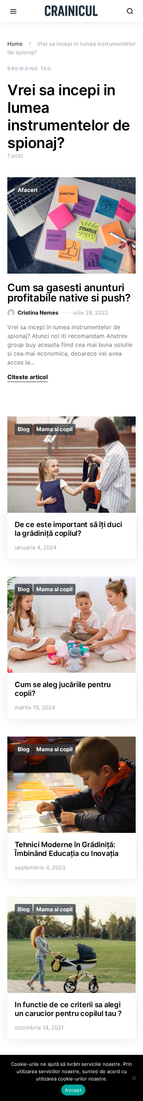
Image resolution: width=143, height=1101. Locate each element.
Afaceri (27, 189)
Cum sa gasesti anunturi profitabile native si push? (69, 292)
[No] (134, 1078)
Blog (24, 429)
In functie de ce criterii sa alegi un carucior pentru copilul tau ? (68, 1009)
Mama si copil (54, 429)
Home (15, 43)
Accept (73, 1090)
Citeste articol (27, 377)
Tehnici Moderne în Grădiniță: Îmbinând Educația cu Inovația (66, 849)
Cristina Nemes (38, 312)
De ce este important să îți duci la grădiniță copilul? (68, 529)
